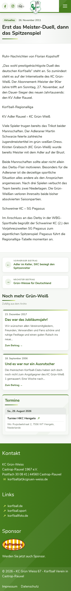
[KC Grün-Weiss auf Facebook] (5, 6)
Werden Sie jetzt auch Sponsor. (24, 556)
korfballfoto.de (17, 516)
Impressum (9, 586)
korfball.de (15, 506)
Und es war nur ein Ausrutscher (30, 364)
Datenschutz (30, 586)
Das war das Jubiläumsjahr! (26, 319)
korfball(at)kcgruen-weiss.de (28, 479)
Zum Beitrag (14, 345)
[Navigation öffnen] (65, 6)
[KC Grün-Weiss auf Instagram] (12, 6)
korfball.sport (16, 511)
